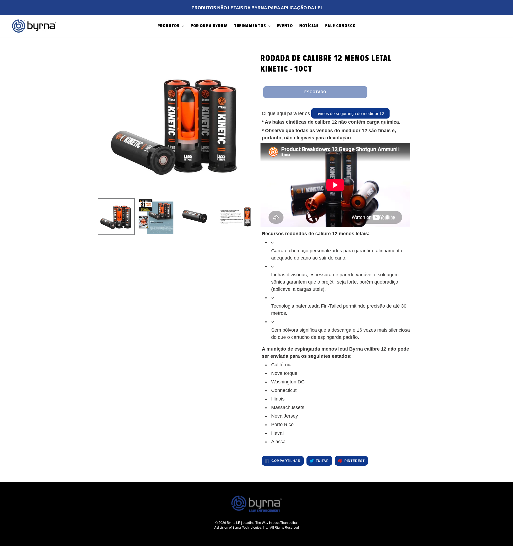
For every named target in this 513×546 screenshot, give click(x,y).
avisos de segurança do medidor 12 (350, 113)
